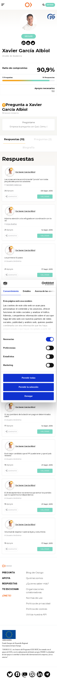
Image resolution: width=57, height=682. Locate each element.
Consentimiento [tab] (11, 291)
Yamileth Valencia (13, 185)
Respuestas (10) (14, 139)
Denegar (28, 396)
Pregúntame (28, 122)
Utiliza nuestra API (36, 614)
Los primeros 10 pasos (13, 258)
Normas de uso (34, 598)
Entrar (50, 5)
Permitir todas (28, 378)
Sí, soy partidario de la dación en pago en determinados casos (27, 415)
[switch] (50, 348)
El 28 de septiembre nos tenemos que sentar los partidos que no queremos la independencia (27, 494)
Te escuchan (10, 589)
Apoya (6, 578)
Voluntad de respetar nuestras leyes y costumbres (24, 532)
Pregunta (8, 572)
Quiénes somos (34, 578)
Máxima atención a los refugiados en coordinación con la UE (27, 219)
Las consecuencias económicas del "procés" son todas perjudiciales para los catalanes (26, 180)
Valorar (45, 196)
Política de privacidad (38, 603)
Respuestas (9, 583)
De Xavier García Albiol (25, 172)
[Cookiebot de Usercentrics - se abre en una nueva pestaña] (42, 283)
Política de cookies (36, 609)
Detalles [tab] (27, 291)
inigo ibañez (11, 224)
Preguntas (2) (43, 139)
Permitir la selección (28, 387)
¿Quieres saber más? (37, 583)
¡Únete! (6, 595)
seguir (29, 36)
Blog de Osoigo (34, 572)
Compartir (12, 197)
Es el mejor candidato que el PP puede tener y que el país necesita (27, 455)
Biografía (28, 147)
